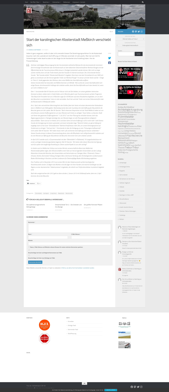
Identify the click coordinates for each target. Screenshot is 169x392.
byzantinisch (122, 114)
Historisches (56, 2)
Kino (135, 126)
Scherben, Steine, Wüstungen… (128, 211)
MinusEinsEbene (124, 199)
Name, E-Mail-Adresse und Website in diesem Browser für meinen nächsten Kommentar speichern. (56, 247)
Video (120, 150)
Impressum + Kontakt (79, 2)
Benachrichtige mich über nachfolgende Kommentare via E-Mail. (45, 253)
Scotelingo (122, 215)
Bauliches (46, 2)
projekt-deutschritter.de (126, 207)
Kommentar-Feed (73, 329)
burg (139, 112)
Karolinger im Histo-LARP (127, 195)
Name (30, 234)
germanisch (122, 119)
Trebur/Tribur (132, 147)
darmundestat (123, 175)
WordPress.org (72, 333)
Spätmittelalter (124, 145)
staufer (132, 145)
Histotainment (123, 121)
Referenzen (66, 2)
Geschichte (30, 31)
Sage (127, 143)
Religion (134, 140)
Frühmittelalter (38, 193)
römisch (121, 142)
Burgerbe (122, 171)
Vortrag (121, 152)
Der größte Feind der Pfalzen (93, 205)
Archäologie (124, 109)
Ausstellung (123, 112)
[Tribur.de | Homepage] (29, 10)
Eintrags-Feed (72, 325)
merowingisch (123, 133)
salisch (131, 143)
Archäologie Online (125, 167)
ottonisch (122, 135)
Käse (139, 126)
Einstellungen (110, 390)
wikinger (126, 152)
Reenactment (61, 193)
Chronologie (130, 114)
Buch (136, 112)
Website (30, 240)
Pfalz (128, 135)
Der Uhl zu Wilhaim (127, 279)
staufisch (138, 145)
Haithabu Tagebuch (125, 183)
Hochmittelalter (126, 123)
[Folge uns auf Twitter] (139, 31)
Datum (135, 114)
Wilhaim (122, 219)
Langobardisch (121, 128)
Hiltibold (122, 187)
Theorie (121, 147)
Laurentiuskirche (128, 128)
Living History (53, 193)
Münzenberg (131, 133)
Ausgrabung (137, 109)
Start (26, 2)
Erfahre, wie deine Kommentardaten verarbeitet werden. (77, 268)
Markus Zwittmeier (35, 50)
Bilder (131, 112)
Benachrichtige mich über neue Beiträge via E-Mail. (41, 258)
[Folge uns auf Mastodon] (136, 31)
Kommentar (31, 222)
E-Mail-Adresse (75, 234)
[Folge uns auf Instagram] (141, 31)
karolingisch (46, 193)
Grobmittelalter (131, 119)
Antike (120, 107)
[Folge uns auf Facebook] (133, 31)
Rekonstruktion (69, 193)
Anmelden (71, 321)
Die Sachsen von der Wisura (127, 179)
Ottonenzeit (123, 203)
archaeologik (123, 162)
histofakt (122, 191)
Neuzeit (138, 133)
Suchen (120, 51)
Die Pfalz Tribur (34, 2)
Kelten (132, 126)
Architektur (129, 107)
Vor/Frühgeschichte (130, 150)
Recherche (137, 135)
